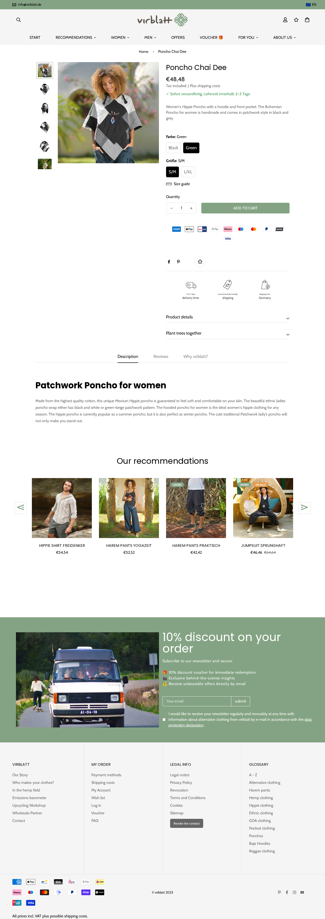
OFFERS (178, 37)
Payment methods (106, 775)
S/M (172, 171)
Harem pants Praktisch (196, 545)
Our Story (20, 775)
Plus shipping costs (205, 86)
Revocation (179, 790)
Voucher (97, 813)
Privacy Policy (181, 782)
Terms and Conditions (188, 797)
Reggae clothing (262, 851)
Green (191, 147)
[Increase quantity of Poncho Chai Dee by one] (191, 208)
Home (143, 51)
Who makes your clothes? (33, 782)
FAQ (94, 820)
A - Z (253, 775)
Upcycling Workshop (29, 805)
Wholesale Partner (27, 813)
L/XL (188, 171)
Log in (96, 805)
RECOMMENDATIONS (74, 37)
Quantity (173, 196)
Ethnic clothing (261, 813)
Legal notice (179, 775)
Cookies (176, 805)
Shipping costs (103, 782)
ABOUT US (282, 37)
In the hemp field (26, 790)
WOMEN (118, 37)
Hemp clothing (261, 797)
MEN (148, 37)
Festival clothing (262, 828)
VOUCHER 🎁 (211, 37)
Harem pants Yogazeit (129, 545)
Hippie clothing (261, 805)
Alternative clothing (264, 782)
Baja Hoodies (259, 843)
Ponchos (256, 836)
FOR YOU (246, 37)
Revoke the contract (187, 823)
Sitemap (176, 813)
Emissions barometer (29, 797)
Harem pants (259, 790)
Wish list (98, 797)
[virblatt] (162, 20)
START (35, 37)
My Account (100, 790)
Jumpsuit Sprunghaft (263, 545)
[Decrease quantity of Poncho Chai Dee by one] (171, 208)
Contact (18, 820)
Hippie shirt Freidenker (62, 545)
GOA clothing (260, 820)
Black (173, 147)
